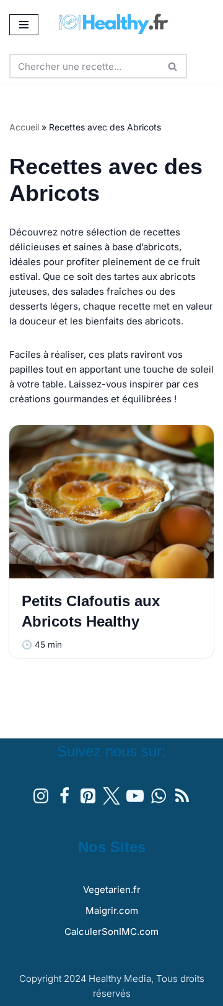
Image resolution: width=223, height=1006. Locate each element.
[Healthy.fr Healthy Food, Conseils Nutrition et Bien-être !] (119, 24)
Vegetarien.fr (112, 889)
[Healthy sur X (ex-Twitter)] (111, 796)
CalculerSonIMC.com (111, 931)
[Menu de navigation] (23, 24)
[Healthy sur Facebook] (64, 796)
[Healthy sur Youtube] (135, 796)
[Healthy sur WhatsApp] (158, 796)
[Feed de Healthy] (182, 796)
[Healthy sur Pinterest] (88, 796)
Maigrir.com (111, 910)
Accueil (24, 127)
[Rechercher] (173, 66)
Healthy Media (120, 978)
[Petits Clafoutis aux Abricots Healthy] (111, 501)
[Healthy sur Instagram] (41, 796)
